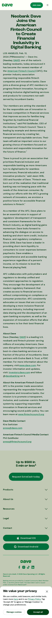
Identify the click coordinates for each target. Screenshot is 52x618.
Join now (37, 5)
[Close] (47, 591)
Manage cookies (14, 612)
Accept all (38, 612)
